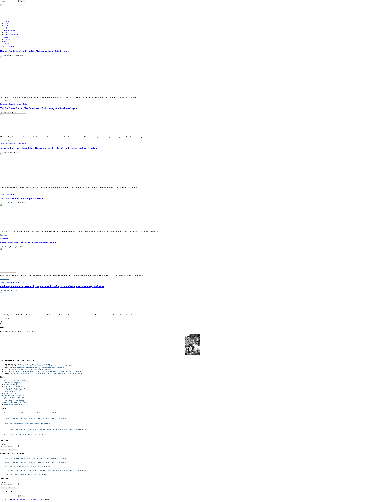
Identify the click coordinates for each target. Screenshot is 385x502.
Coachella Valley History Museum (15, 390)
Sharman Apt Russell (8, 203)
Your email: (3, 444)
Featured (7, 27)
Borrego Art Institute (10, 384)
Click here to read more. (29, 331)
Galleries (7, 29)
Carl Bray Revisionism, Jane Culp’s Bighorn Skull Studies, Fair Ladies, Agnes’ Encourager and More (52, 286)
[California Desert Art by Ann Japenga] (60, 16)
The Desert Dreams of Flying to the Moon (21, 198)
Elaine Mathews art (10, 393)
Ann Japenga (6, 55)
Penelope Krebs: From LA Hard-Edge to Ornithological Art (34, 364)
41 (6, 323)
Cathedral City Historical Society (14, 388)
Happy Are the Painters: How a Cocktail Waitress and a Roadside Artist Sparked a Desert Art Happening (48, 371)
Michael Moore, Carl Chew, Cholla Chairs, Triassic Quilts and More (25, 434)
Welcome (7, 41)
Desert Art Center (9, 392)
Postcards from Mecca (11, 34)
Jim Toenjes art (9, 399)
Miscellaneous (4, 238)
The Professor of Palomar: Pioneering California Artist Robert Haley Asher (40, 368)
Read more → (4, 100)
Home (6, 20)
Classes (6, 22)
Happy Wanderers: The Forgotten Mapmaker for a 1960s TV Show (34, 50)
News (6, 32)
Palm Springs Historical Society (14, 401)
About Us (7, 38)
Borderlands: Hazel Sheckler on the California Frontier (28, 242)
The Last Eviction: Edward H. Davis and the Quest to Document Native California (49, 366)
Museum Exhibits (9, 31)
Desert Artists (8, 23)
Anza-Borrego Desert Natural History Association (20, 381)
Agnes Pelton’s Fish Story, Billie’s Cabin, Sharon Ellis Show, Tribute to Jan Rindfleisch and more (50, 148)
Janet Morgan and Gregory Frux (14, 397)
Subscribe (7, 43)
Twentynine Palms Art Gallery (13, 404)
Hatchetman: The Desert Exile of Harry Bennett (36, 369)
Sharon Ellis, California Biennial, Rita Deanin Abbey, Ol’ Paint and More (27, 424)
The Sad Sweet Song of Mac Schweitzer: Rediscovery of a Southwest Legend (39, 108)
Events (6, 25)
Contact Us (7, 39)
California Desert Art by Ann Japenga (24, 499)
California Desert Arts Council (13, 386)
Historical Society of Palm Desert (14, 395)
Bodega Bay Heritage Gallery (13, 383)
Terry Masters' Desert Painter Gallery (15, 402)
